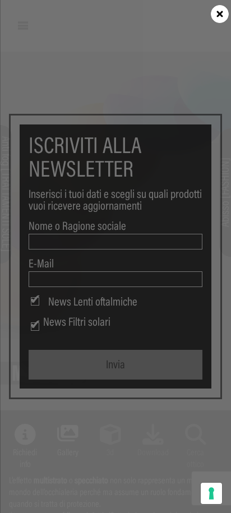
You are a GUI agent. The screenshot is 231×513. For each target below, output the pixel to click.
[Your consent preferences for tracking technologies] (211, 493)
